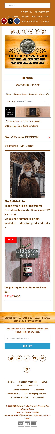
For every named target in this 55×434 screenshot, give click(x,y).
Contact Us (33, 385)
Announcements (21, 389)
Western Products (28, 382)
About (20, 385)
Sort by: (11, 101)
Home (11, 382)
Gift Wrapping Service (35, 393)
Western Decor (27, 85)
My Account (40, 16)
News (44, 382)
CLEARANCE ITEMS (19, 397)
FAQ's (25, 16)
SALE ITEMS (38, 397)
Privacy (12, 16)
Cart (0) (26, 12)
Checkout (42, 12)
